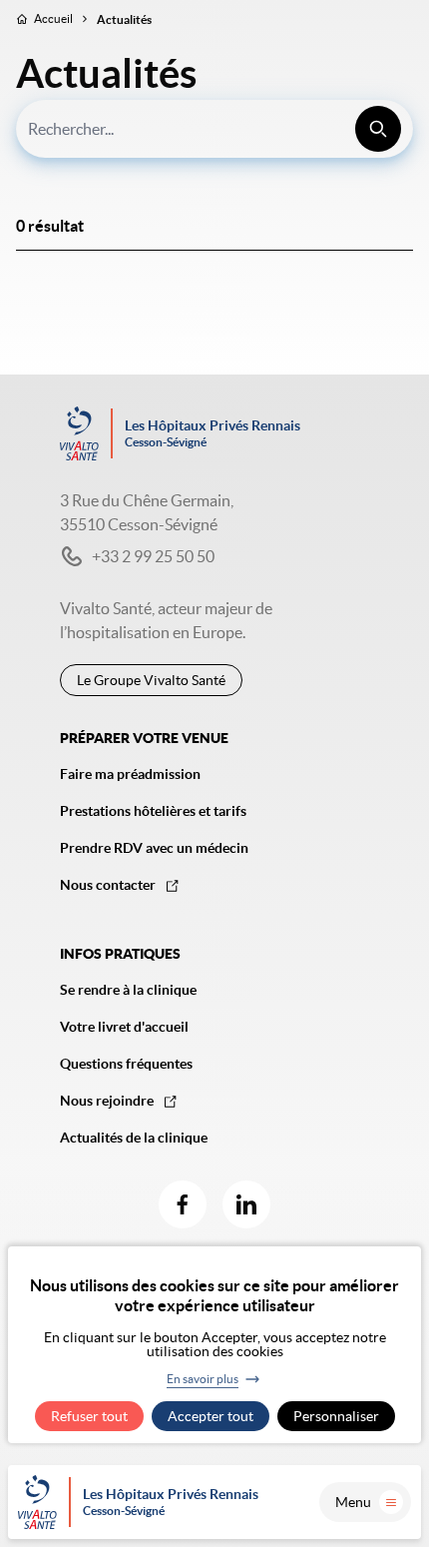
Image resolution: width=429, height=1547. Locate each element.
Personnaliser (336, 1416)
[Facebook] (183, 1204)
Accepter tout (210, 1416)
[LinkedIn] (246, 1204)
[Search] (378, 129)
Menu (353, 1502)
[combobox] (214, 129)
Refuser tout (89, 1416)
